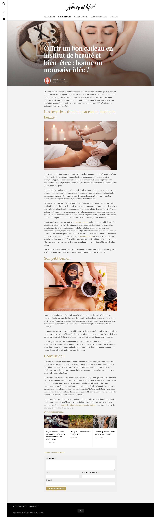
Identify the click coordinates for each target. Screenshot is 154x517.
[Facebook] (3, 12)
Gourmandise (49, 17)
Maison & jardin (81, 17)
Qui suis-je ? (34, 506)
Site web (49, 480)
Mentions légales (19, 506)
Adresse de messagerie (90, 472)
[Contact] (3, 19)
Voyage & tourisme (99, 17)
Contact (114, 17)
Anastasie (60, 79)
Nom (48, 472)
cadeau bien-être (86, 236)
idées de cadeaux (81, 222)
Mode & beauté (64, 17)
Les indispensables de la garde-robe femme (105, 433)
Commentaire (51, 458)
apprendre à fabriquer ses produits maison (78, 405)
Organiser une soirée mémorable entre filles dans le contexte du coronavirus (55, 435)
